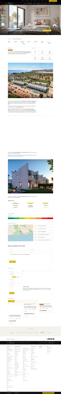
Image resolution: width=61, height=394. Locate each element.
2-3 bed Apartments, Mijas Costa (26, 348)
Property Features (19, 301)
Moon (7, 389)
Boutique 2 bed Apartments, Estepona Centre (9, 360)
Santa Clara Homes (33, 353)
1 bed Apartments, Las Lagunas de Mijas (10, 376)
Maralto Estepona (16, 364)
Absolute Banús (32, 352)
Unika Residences (16, 363)
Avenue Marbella (16, 354)
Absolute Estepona (25, 369)
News (42, 3)
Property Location (34, 301)
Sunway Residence (17, 367)
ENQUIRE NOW (45, 342)
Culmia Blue (32, 351)
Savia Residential (24, 364)
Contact (50, 3)
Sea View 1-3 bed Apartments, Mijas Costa (10, 381)
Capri (15, 370)
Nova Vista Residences (25, 359)
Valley (23, 362)
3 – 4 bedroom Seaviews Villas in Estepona (16, 315)
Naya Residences (16, 362)
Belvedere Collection (25, 351)
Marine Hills (16, 361)
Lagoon (23, 367)
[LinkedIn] (52, 339)
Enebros (15, 376)
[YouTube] (53, 339)
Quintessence (16, 358)
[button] (20, 232)
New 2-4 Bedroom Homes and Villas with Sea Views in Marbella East (36, 306)
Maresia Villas (24, 352)
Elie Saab (32, 354)
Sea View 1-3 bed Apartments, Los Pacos (10, 375)
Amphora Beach (24, 376)
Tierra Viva (32, 364)
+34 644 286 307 (41, 342)
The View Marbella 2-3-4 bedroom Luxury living (18, 375)
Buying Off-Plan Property (49, 347)
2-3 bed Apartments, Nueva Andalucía (34, 348)
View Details (11, 322)
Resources (45, 3)
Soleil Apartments (16, 350)
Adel (23, 378)
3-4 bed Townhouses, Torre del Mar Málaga (26, 374)
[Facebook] (48, 339)
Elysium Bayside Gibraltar (25, 380)
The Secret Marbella (33, 368)
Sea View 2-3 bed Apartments (10, 368)
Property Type (26, 301)
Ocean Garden (8, 370)
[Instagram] (50, 339)
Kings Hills (32, 367)
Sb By (7, 355)
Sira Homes (16, 353)
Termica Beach (24, 372)
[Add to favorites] (8, 33)
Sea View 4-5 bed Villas (9, 367)
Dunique (15, 359)
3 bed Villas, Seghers (9, 361)
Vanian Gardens (16, 371)
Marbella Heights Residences (18, 351)
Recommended (11, 301)
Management (38, 3)
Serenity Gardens (16, 369)
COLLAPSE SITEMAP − (51, 342)
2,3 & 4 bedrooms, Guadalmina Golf (34, 357)
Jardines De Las (24, 354)
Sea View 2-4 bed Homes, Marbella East (10, 351)
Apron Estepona (8, 354)
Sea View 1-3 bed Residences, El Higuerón (26, 350)
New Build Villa (18, 28)
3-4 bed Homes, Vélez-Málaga (10, 387)
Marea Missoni (24, 370)
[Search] (55, 3)
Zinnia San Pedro (16, 352)
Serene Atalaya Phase (33, 365)
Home (25, 3)
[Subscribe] (26, 339)
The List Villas (32, 349)
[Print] (10, 33)
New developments (29, 3)
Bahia (23, 363)
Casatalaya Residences (9, 391)
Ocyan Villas (16, 368)
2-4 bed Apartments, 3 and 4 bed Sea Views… (18, 372)
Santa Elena (24, 353)
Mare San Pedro (32, 350)
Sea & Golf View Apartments (26, 361)
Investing (34, 3)
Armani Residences (9, 348)
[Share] (12, 33)
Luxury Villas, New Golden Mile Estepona (10, 365)
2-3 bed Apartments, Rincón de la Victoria (10, 386)
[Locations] (53, 3)
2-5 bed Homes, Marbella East (18, 349)
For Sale (9, 28)
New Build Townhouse (13, 28)
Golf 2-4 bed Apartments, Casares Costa (26, 366)
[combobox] (16, 274)
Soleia (31, 363)
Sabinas (32, 366)
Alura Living (24, 368)
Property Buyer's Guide (49, 348)
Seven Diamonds (8, 353)
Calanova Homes (8, 379)
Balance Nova (24, 360)
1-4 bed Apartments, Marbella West (18, 348)
